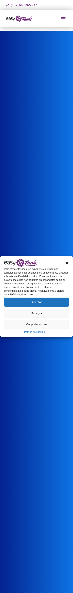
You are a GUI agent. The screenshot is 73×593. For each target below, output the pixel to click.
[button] (67, 263)
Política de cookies (34, 332)
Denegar (36, 313)
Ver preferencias (36, 324)
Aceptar (36, 302)
